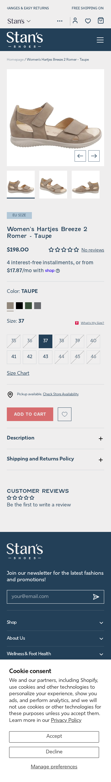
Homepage (15, 60)
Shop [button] (12, 622)
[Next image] (94, 156)
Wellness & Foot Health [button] (29, 654)
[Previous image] (80, 156)
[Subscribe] (96, 597)
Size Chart (18, 373)
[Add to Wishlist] (64, 414)
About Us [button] (16, 638)
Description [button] (20, 438)
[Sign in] (75, 21)
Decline (54, 752)
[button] (18, 21)
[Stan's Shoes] (25, 40)
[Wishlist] (88, 21)
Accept (54, 736)
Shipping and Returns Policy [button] (40, 459)
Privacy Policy (66, 720)
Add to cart (30, 414)
